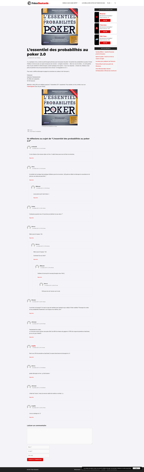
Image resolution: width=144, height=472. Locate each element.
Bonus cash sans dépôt (70, 3)
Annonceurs (77, 469)
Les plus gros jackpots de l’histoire (105, 61)
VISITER (105, 20)
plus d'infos (128, 468)
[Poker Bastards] (38, 3)
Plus (108, 3)
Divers (30, 130)
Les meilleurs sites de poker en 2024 (93, 3)
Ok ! (136, 468)
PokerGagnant (30, 86)
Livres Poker (32, 131)
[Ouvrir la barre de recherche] (115, 3)
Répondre (31, 158)
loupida (34, 346)
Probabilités (38, 131)
